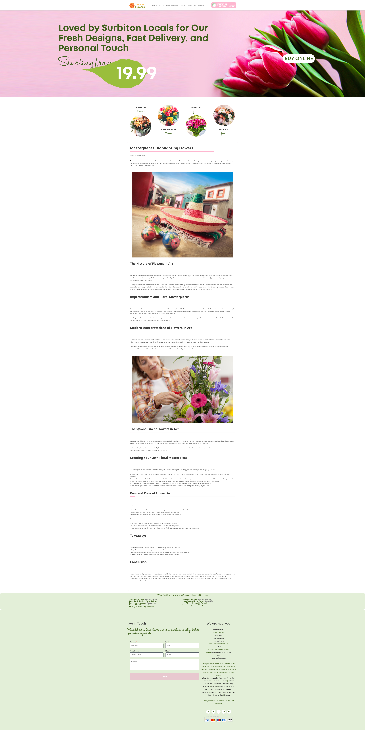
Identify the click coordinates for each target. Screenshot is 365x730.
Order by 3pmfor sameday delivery (226, 5)
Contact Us (161, 5)
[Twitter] (213, 712)
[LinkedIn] (224, 712)
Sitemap (227, 695)
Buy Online (299, 58)
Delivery (167, 5)
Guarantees (182, 5)
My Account (227, 692)
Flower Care (174, 5)
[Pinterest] (229, 712)
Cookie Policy (207, 681)
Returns (216, 695)
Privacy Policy (223, 686)
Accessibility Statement (217, 678)
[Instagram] (219, 712)
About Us (154, 5)
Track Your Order (216, 692)
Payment (189, 5)
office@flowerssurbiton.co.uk (221, 652)
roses (140, 443)
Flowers (132, 161)
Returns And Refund (198, 5)
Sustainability (219, 689)
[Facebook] (208, 712)
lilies (189, 311)
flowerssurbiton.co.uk (218, 658)
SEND (164, 676)
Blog (221, 695)
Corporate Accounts (220, 681)
